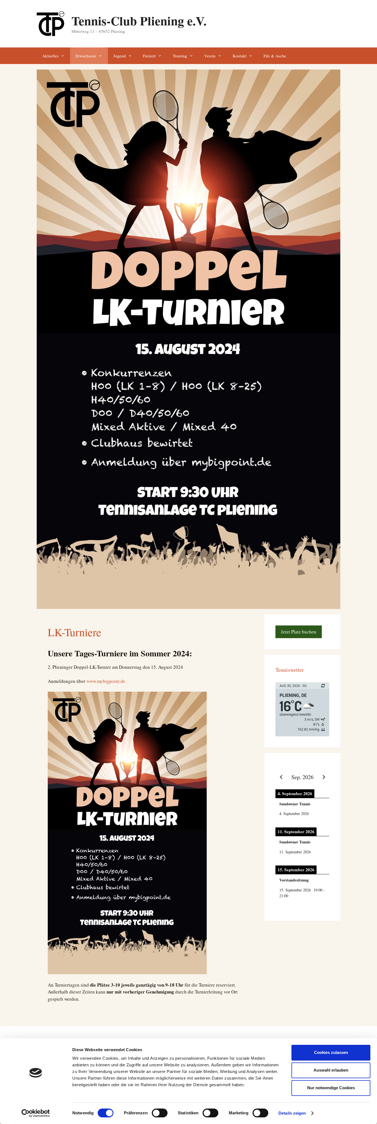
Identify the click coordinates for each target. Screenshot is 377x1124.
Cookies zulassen (331, 1052)
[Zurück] (280, 777)
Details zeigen (292, 1113)
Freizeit (149, 55)
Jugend (119, 55)
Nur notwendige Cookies (331, 1087)
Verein (210, 55)
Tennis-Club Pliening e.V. (138, 21)
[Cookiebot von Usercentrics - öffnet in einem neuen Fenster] (36, 1113)
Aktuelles (50, 55)
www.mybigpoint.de (105, 681)
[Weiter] (323, 777)
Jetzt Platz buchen (298, 631)
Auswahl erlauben (331, 1070)
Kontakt (239, 55)
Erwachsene (86, 55)
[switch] (160, 1113)
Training (180, 55)
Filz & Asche (275, 55)
